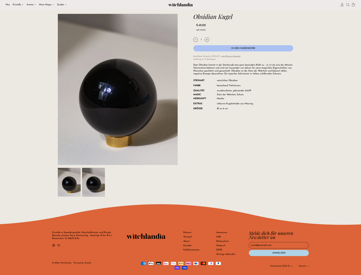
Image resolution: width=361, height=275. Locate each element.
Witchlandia (65, 263)
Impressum (221, 232)
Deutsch (302, 266)
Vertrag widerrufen (225, 254)
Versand (187, 237)
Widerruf (220, 245)
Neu (8, 5)
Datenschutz (222, 241)
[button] (348, 5)
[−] (195, 39)
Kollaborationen (191, 250)
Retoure (187, 232)
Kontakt (187, 245)
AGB (218, 237)
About (186, 241)
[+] (207, 39)
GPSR (219, 250)
